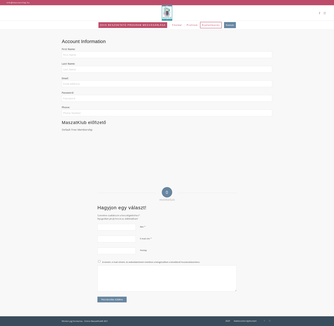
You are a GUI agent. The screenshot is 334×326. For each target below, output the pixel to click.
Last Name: (68, 63)
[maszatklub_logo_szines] (167, 13)
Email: (65, 78)
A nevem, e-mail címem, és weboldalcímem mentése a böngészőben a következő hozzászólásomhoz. (151, 262)
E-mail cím (146, 238)
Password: (68, 92)
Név (142, 226)
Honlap (143, 250)
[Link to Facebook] (319, 13)
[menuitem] (134, 25)
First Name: (68, 49)
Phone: (66, 107)
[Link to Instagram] (324, 13)
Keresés (230, 25)
